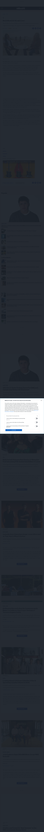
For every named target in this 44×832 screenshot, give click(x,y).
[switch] (36, 418)
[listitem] (22, 416)
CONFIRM (14, 430)
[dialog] (22, 416)
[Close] (42, 400)
